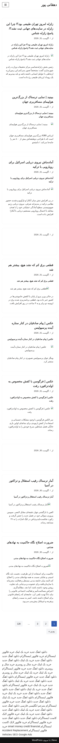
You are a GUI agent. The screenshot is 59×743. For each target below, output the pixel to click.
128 (18, 624)
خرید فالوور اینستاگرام (32, 656)
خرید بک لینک (22, 652)
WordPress (37, 740)
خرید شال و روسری (26, 664)
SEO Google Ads (22, 734)
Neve (54, 740)
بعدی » (52, 631)
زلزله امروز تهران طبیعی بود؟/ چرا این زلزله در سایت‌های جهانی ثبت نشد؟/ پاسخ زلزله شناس (29, 28)
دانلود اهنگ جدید (38, 652)
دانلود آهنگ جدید (10, 656)
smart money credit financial (24, 726)
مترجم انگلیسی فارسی (32, 705)
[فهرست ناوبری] (5, 4)
